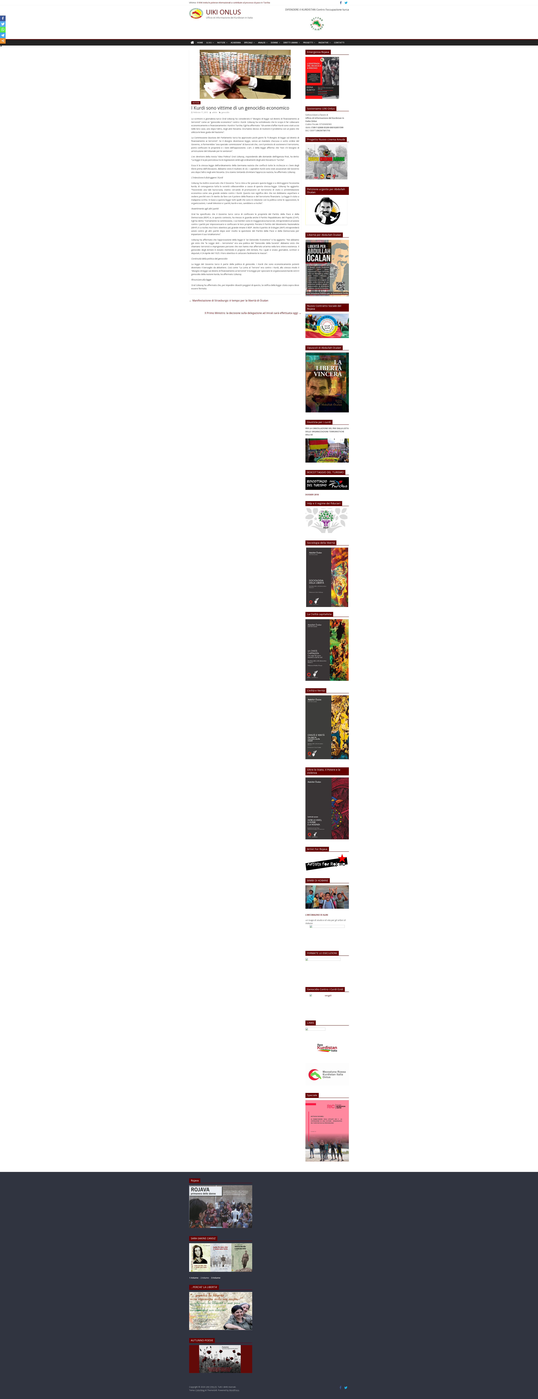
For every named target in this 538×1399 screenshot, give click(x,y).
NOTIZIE (221, 42)
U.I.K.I (209, 42)
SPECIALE (248, 42)
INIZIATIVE (323, 42)
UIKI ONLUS (223, 12)
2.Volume (204, 1277)
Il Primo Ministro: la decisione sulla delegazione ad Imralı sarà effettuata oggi (253, 313)
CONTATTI (339, 42)
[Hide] (1, 46)
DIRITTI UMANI (290, 42)
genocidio (225, 112)
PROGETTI (308, 42)
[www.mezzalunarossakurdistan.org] (315, 1029)
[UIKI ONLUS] (192, 43)
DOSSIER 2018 (312, 494)
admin (215, 112)
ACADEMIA (236, 42)
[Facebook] (3, 18)
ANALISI (261, 42)
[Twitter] (3, 24)
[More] (3, 41)
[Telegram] (3, 35)
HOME (200, 42)
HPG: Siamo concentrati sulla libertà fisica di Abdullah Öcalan (224, 2)
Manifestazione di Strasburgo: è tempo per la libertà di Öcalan (228, 300)
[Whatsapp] (3, 29)
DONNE (274, 42)
